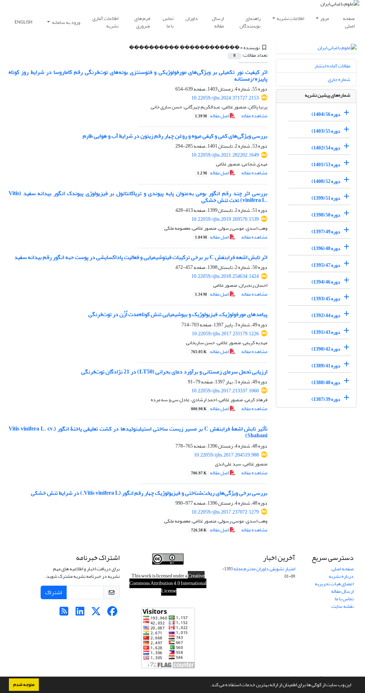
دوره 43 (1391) (326, 332)
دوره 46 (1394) (326, 282)
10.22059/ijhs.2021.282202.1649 (225, 155)
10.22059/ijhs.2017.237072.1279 (225, 512)
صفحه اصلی (349, 22)
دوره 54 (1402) (326, 148)
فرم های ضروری (142, 22)
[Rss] (64, 613)
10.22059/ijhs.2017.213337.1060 (225, 391)
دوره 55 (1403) (326, 131)
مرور (324, 18)
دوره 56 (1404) (326, 114)
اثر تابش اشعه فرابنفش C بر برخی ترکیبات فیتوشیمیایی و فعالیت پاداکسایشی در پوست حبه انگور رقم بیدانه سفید (140, 257)
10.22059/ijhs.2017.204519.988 (226, 455)
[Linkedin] (80, 613)
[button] (208, 685)
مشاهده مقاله (254, 116)
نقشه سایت (342, 606)
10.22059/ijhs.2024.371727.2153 (225, 98)
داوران (191, 18)
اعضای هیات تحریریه (334, 583)
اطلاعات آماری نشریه (105, 22)
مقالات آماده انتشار (332, 66)
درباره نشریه (341, 576)
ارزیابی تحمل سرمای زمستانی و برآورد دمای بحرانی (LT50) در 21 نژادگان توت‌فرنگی (174, 371)
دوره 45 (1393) (326, 299)
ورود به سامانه (65, 22)
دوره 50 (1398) (326, 215)
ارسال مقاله (218, 22)
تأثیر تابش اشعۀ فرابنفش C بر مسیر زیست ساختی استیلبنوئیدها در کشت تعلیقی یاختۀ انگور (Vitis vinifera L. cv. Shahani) (138, 432)
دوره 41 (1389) (326, 366)
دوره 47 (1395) (326, 265)
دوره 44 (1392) (326, 315)
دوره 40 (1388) (326, 382)
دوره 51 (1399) (326, 198)
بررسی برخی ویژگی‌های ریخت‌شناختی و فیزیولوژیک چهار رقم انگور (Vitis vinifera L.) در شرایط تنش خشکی (149, 493)
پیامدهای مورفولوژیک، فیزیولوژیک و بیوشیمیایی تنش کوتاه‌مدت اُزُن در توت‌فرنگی (177, 314)
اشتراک (53, 592)
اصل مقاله (212, 116)
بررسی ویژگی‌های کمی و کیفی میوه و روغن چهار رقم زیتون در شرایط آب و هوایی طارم (175, 136)
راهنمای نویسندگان (250, 22)
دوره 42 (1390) (326, 349)
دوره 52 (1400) (326, 181)
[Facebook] (112, 613)
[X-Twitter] (96, 613)
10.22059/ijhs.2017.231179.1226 (225, 333)
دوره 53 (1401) (326, 164)
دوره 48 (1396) (326, 248)
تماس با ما (168, 22)
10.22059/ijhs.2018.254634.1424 (225, 276)
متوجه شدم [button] (24, 684)
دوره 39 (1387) (326, 399)
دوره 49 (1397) (326, 231)
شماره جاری (339, 79)
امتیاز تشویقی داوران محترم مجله (264, 569)
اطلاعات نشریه (290, 18)
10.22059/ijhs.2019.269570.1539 (225, 219)
